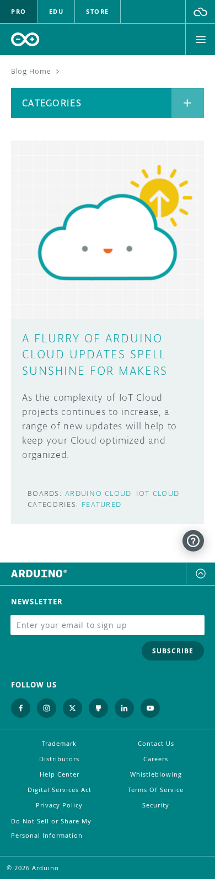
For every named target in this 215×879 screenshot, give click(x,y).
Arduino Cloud (98, 493)
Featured (101, 504)
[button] (200, 11)
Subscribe (173, 651)
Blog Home (31, 71)
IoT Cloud (158, 493)
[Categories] (187, 103)
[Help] (193, 541)
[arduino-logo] (25, 39)
